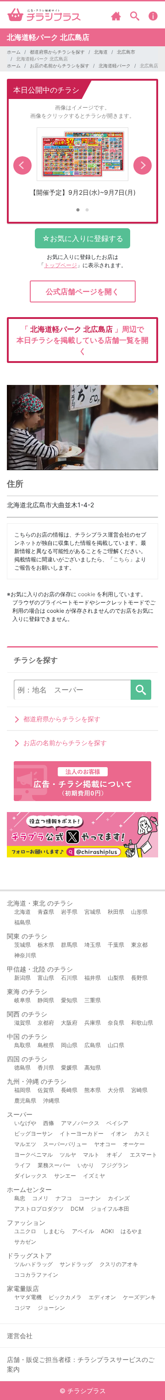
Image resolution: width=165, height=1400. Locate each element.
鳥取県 (22, 1045)
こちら (121, 559)
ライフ (22, 1165)
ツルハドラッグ (33, 1264)
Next (142, 165)
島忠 (19, 1198)
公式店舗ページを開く (82, 291)
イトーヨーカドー (82, 1133)
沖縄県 (51, 1100)
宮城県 (92, 911)
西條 (48, 1123)
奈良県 (116, 1022)
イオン (118, 1133)
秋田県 (116, 911)
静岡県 (46, 1000)
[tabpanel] (82, 165)
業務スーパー (54, 1165)
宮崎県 (139, 1090)
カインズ (119, 1198)
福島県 (22, 922)
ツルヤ (68, 1154)
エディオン (102, 1297)
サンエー (65, 1175)
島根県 (46, 1045)
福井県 (92, 977)
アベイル (83, 1231)
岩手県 (69, 911)
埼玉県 (92, 944)
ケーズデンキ (139, 1297)
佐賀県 (46, 1090)
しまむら (54, 1231)
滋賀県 (22, 1022)
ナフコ (63, 1198)
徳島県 (22, 1067)
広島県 (92, 1045)
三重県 (92, 1000)
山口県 (116, 1045)
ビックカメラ (65, 1297)
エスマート (143, 1154)
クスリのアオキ (118, 1264)
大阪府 (69, 1022)
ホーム (14, 52)
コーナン (90, 1198)
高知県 (92, 1067)
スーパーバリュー (65, 1144)
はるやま (132, 1231)
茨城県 (22, 944)
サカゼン (25, 1241)
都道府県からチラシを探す (57, 52)
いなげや (25, 1123)
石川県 (69, 977)
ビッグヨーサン (33, 1133)
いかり (85, 1165)
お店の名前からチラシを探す (59, 65)
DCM (77, 1208)
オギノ (114, 1154)
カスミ (142, 1133)
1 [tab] (77, 210)
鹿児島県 (25, 1100)
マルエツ (25, 1144)
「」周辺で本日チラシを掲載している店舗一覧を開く (82, 340)
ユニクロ (25, 1231)
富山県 (46, 977)
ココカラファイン (36, 1274)
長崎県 (69, 1090)
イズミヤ (94, 1175)
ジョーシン (51, 1307)
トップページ (60, 265)
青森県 (46, 911)
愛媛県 (69, 1067)
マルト (91, 1154)
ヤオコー (105, 1144)
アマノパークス (80, 1123)
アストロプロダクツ (39, 1208)
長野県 (139, 977)
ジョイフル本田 (110, 1208)
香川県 (46, 1067)
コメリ (40, 1198)
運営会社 (20, 1336)
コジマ (22, 1307)
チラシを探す (141, 690)
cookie (86, 594)
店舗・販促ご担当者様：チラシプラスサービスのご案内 (80, 1364)
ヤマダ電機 (28, 1297)
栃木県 (46, 944)
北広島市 (126, 52)
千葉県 (116, 944)
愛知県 (69, 1000)
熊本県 (92, 1090)
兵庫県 (92, 1022)
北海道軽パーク (115, 65)
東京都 (139, 944)
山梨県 (116, 977)
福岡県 (22, 1090)
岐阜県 (22, 1000)
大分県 (116, 1090)
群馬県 (69, 944)
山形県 (139, 911)
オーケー (134, 1144)
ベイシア (117, 1123)
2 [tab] (87, 210)
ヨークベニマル (33, 1154)
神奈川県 (25, 955)
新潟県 (22, 977)
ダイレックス (30, 1175)
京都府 (46, 1022)
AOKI (107, 1231)
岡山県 (69, 1045)
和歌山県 (142, 1022)
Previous (22, 165)
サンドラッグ (76, 1264)
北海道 (101, 52)
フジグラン (114, 1165)
